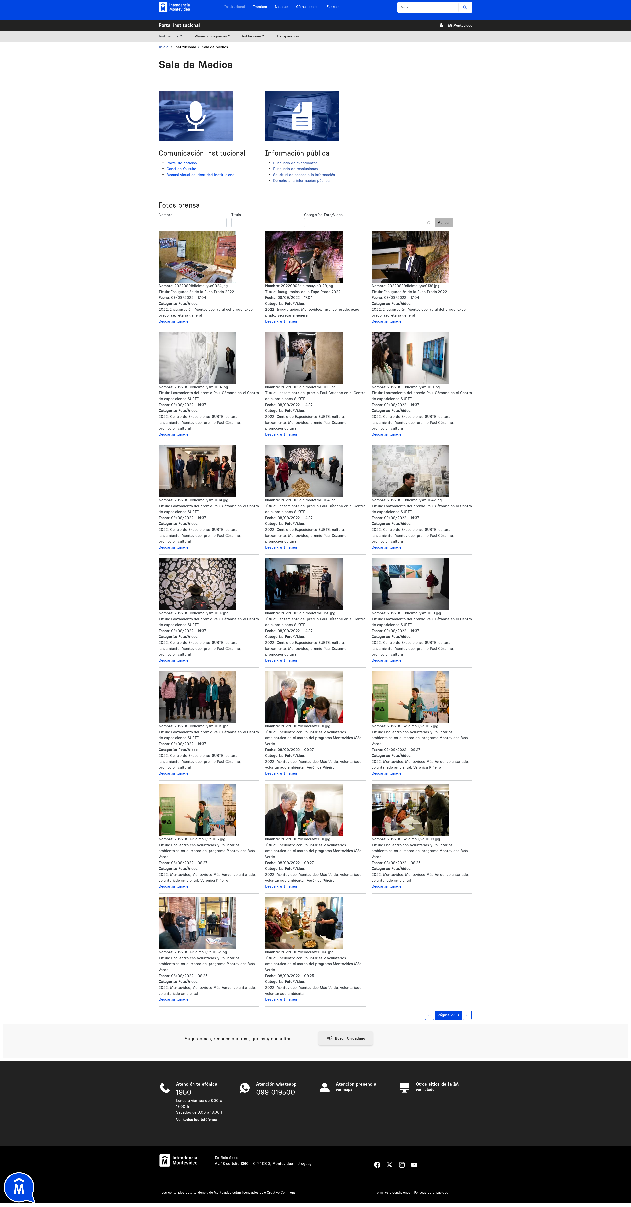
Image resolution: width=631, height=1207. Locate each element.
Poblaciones (252, 36)
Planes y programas (211, 36)
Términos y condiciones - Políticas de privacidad (411, 1192)
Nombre (165, 214)
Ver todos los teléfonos (196, 1119)
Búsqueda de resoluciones (295, 168)
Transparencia (288, 36)
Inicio (163, 47)
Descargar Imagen (175, 321)
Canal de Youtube (181, 168)
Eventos (333, 6)
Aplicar (444, 222)
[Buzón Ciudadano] (345, 1038)
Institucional (234, 6)
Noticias (281, 6)
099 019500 (275, 1092)
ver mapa (344, 1089)
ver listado (425, 1089)
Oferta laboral (307, 6)
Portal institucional (179, 25)
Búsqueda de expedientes (295, 163)
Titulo (236, 214)
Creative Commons (281, 1192)
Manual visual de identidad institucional (201, 174)
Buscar (465, 7)
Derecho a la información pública (301, 180)
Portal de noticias (182, 163)
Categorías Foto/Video (323, 214)
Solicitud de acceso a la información (304, 174)
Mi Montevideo (460, 25)
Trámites (260, 6)
